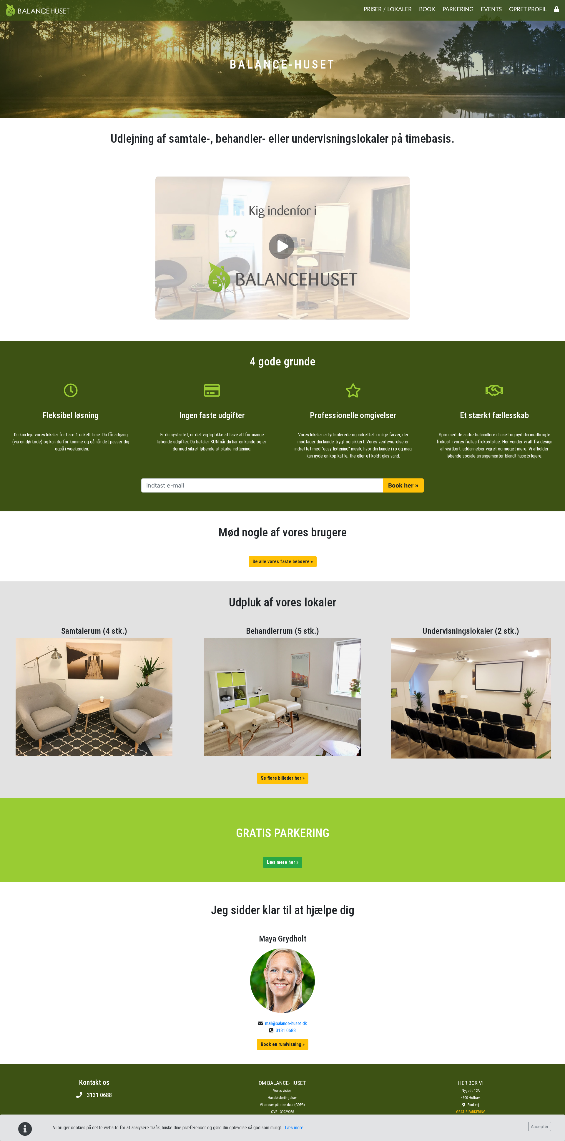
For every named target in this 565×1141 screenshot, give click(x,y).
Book (427, 9)
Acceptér (540, 1126)
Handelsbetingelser (282, 1097)
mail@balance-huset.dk (286, 1023)
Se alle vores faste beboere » (282, 561)
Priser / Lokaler (388, 9)
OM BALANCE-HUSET (282, 1083)
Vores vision (282, 1090)
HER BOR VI (470, 1083)
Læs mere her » (282, 862)
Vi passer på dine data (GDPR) (282, 1104)
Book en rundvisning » (283, 1044)
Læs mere (294, 1127)
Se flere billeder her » (283, 778)
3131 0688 (286, 1030)
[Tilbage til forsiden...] (37, 10)
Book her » (403, 485)
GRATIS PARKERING (471, 1112)
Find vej (473, 1104)
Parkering (458, 9)
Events (491, 9)
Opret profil (528, 9)
